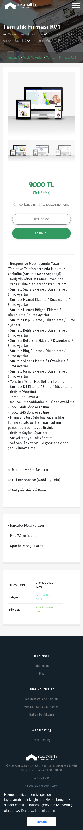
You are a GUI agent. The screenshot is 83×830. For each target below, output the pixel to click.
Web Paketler (33, 57)
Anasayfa (14, 57)
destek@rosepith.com (43, 786)
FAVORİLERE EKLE (26, 204)
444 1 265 (43, 778)
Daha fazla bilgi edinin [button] (38, 810)
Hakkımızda (41, 666)
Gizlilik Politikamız (41, 714)
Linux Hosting (42, 740)
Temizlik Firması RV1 (61, 57)
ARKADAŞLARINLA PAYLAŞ (56, 204)
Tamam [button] (41, 821)
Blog (41, 673)
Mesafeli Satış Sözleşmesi (41, 707)
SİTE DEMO (41, 219)
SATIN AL (41, 233)
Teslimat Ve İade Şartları (41, 699)
